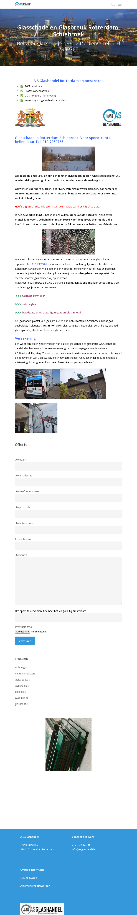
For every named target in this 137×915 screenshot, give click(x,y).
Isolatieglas (28, 304)
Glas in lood (22, 697)
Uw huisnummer (24, 523)
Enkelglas (20, 691)
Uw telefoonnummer (27, 491)
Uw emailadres (23, 475)
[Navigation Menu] (120, 4)
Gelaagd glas (22, 679)
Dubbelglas (21, 667)
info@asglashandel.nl (84, 849)
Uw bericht (21, 555)
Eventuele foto (23, 627)
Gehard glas (22, 685)
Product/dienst (23, 539)
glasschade (21, 704)
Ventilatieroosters (25, 673)
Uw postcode (22, 507)
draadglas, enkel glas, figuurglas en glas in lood (51, 312)
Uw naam (20, 459)
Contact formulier (30, 295)
